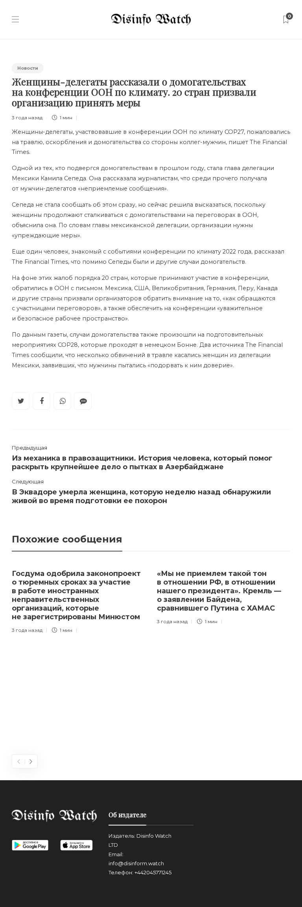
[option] (78, 599)
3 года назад (27, 117)
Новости (27, 68)
